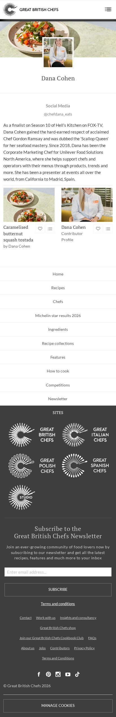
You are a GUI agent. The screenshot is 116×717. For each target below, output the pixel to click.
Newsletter (58, 398)
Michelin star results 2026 (58, 315)
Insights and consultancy (78, 618)
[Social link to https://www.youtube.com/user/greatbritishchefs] (67, 674)
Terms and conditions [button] (58, 604)
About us (27, 648)
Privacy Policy (84, 648)
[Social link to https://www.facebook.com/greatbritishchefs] (38, 674)
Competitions (58, 385)
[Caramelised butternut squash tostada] (29, 205)
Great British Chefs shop (58, 628)
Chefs (58, 301)
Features (57, 357)
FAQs (92, 638)
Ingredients (58, 329)
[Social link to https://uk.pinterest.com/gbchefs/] (48, 674)
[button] (108, 9)
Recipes (58, 287)
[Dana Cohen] (87, 205)
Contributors (60, 648)
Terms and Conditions (58, 658)
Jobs (42, 648)
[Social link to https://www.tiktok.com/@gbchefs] (77, 674)
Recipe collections (58, 343)
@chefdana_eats (58, 114)
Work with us (45, 618)
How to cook (58, 370)
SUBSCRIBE (58, 589)
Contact (26, 618)
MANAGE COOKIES (58, 706)
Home (58, 274)
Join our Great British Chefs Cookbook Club (51, 638)
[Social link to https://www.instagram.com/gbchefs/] (58, 674)
